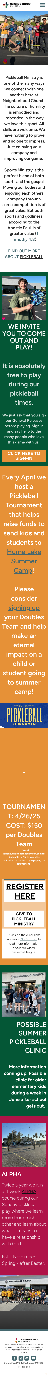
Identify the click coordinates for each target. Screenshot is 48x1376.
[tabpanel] (24, 943)
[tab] (24, 891)
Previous (8, 24)
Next (39, 24)
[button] (24, 456)
